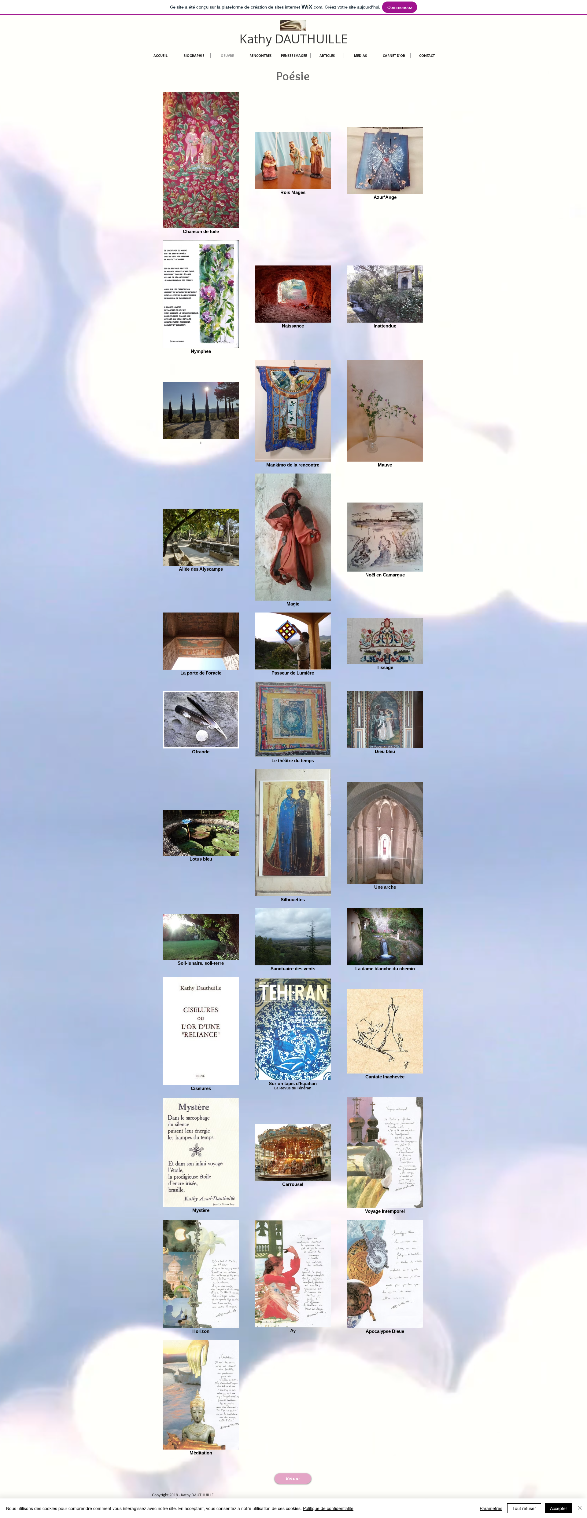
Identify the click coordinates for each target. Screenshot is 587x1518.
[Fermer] (579, 1508)
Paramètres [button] (491, 1508)
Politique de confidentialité (328, 1508)
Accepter (558, 1508)
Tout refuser (524, 1508)
